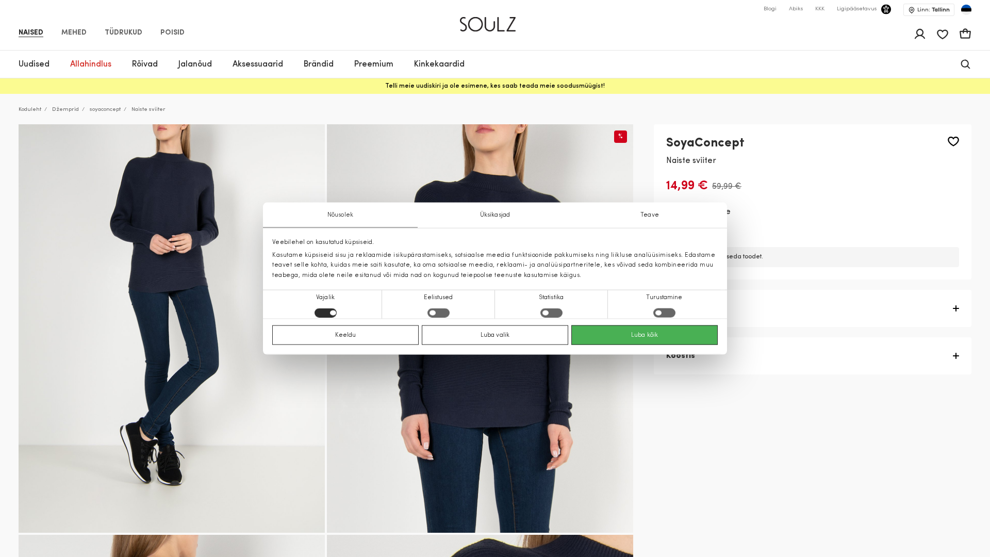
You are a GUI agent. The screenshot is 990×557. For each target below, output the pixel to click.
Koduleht (30, 109)
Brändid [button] (319, 64)
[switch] (438, 312)
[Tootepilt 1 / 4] (172, 328)
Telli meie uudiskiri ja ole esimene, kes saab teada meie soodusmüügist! (495, 86)
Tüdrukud (123, 33)
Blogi (770, 9)
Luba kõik (644, 335)
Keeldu (345, 335)
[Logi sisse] (920, 34)
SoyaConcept (705, 143)
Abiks (796, 9)
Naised (31, 33)
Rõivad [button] (145, 64)
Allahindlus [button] (90, 64)
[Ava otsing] (965, 64)
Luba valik (495, 335)
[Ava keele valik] (966, 10)
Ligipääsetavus (857, 9)
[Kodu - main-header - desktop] (495, 20)
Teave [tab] (649, 215)
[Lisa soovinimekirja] (953, 141)
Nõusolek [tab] (340, 215)
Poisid (172, 33)
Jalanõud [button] (195, 64)
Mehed (74, 33)
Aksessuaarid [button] (258, 64)
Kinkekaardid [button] (439, 64)
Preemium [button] (373, 64)
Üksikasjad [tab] (495, 215)
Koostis (680, 356)
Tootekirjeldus (694, 308)
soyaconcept (105, 109)
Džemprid (65, 109)
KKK (819, 9)
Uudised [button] (34, 64)
